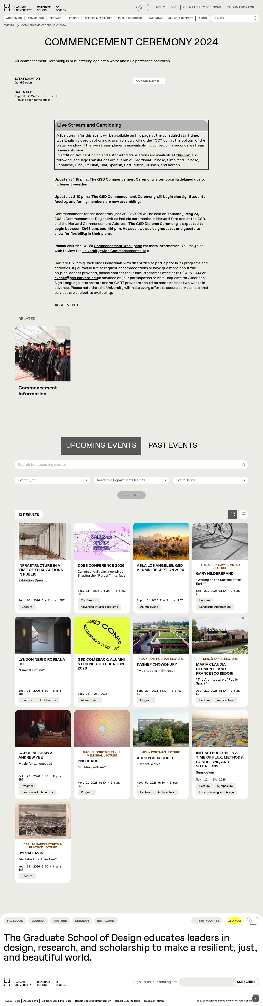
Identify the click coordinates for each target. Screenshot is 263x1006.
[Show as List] (243, 514)
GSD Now (234, 921)
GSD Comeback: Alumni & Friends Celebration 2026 (101, 664)
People (74, 18)
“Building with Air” (92, 764)
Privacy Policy (12, 1001)
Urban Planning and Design (216, 792)
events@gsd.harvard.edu (76, 278)
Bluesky (38, 921)
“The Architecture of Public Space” (217, 674)
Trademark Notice (154, 1001)
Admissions (36, 18)
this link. (183, 155)
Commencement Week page (118, 246)
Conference (89, 600)
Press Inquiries (207, 921)
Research (56, 18)
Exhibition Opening (40, 573)
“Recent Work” (157, 761)
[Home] (35, 982)
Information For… (241, 7)
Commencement (149, 81)
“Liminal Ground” (41, 665)
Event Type (26, 480)
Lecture (27, 607)
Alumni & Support (180, 18)
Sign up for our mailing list (155, 982)
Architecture (47, 700)
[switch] (142, 7)
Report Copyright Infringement (93, 1001)
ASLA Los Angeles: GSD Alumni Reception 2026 (160, 568)
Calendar (155, 18)
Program (145, 700)
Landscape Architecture (215, 607)
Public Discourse (130, 18)
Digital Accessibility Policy (57, 1001)
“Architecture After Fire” (37, 856)
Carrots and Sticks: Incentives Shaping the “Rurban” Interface (101, 571)
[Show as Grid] (232, 514)
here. (80, 150)
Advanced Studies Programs (99, 607)
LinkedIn (82, 921)
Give (174, 7)
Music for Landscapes (35, 758)
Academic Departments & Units (121, 480)
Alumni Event (149, 607)
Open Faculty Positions (202, 7)
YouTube (60, 921)
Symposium (220, 763)
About (203, 18)
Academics (14, 18)
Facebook (15, 921)
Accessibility (30, 1001)
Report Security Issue (127, 1001)
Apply (160, 7)
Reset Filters (131, 495)
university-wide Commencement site (114, 250)
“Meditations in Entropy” (157, 668)
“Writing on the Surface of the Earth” (219, 579)
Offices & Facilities (98, 18)
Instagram (106, 921)
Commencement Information (37, 391)
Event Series (185, 480)
